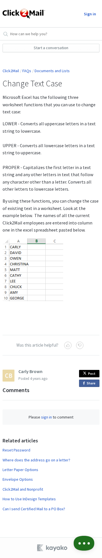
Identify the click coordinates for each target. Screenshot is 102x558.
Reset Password (16, 450)
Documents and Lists (52, 70)
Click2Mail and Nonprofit (23, 489)
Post (91, 373)
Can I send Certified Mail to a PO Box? (34, 508)
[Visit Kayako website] (52, 547)
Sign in (90, 13)
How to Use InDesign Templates (29, 498)
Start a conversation (51, 47)
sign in (46, 417)
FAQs (26, 70)
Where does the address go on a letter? (36, 460)
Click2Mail (11, 70)
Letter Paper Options (20, 469)
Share (92, 384)
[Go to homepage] (22, 13)
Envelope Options (18, 479)
